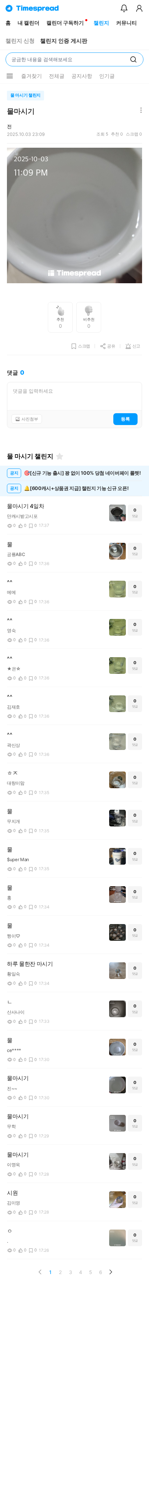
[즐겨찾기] (59, 456)
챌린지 (101, 22)
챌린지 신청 (20, 41)
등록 (125, 419)
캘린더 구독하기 (65, 22)
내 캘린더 (29, 22)
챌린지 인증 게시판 (63, 41)
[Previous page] (40, 1272)
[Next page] (110, 1272)
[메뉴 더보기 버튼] (9, 76)
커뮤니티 (126, 22)
